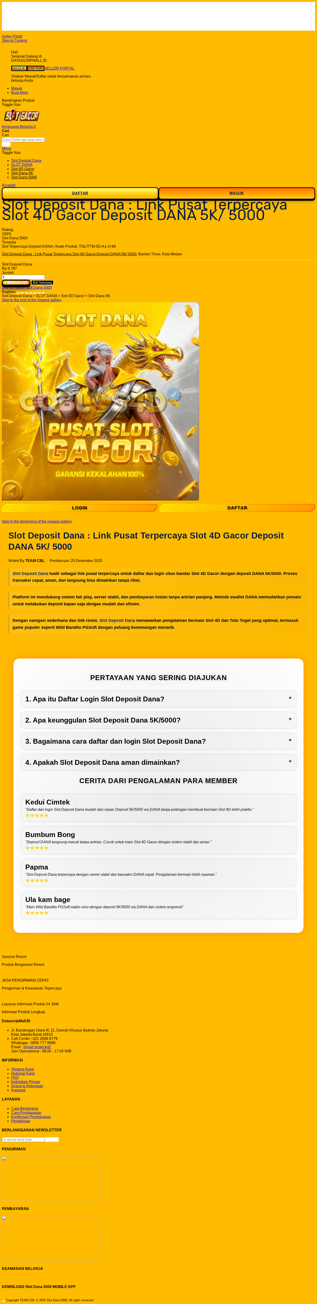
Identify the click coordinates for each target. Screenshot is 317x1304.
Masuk (16, 88)
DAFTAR (36, 68)
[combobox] (23, 139)
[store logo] (21, 122)
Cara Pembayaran (26, 1113)
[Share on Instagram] (34, 292)
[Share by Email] (39, 292)
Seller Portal (12, 36)
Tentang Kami (22, 1069)
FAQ (15, 28)
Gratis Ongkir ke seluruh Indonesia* (40, 16)
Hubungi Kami (23, 1073)
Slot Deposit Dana (30, 573)
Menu (6, 148)
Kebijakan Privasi (25, 1082)
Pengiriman (20, 1121)
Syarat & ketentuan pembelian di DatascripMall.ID (52, 20)
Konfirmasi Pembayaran (31, 1117)
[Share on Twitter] (26, 292)
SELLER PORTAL (59, 68)
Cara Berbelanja (24, 12)
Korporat (18, 1090)
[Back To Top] (3, 1301)
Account (8, 185)
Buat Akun (19, 92)
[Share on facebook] (22, 292)
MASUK (19, 68)
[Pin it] (30, 292)
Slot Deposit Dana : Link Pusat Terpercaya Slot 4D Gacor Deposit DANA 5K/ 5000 (69, 254)
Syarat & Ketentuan (27, 1086)
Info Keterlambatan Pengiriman (36, 24)
